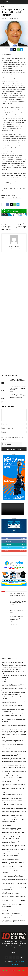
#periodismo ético (17, 197)
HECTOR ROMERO (5, 719)
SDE (2, 6)
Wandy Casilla (4, 862)
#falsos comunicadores (7, 197)
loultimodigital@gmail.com (17, 961)
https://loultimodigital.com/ (14, 248)
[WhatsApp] (18, 49)
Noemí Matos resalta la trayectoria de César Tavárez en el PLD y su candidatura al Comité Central (12, 715)
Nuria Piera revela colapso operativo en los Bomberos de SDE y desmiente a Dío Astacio (18, 396)
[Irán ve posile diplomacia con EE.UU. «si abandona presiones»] (5, 595)
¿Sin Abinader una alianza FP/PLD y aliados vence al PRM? (21, 226)
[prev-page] (2, 402)
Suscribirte (22, 550)
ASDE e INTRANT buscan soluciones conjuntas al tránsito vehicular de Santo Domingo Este (18, 381)
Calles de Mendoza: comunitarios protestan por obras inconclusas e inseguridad (13, 671)
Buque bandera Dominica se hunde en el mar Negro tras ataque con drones (16, 618)
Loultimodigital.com (7, 970)
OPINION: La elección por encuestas (17, 751)
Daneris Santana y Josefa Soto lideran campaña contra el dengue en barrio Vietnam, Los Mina (12, 767)
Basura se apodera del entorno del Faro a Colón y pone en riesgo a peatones (18, 388)
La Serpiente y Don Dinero (11, 748)
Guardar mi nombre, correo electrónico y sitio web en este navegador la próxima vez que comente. (13, 437)
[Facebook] (11, 49)
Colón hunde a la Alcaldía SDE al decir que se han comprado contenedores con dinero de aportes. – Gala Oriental (14, 731)
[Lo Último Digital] (2, 19)
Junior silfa (4, 688)
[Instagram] (10, 957)
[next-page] (5, 402)
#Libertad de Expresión (10, 195)
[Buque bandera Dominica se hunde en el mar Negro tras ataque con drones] (5, 618)
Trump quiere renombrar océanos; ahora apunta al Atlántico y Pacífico (18, 603)
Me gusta (23, 538)
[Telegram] (21, 49)
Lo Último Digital (9, 18)
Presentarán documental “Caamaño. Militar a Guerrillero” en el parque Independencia (12, 794)
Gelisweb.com (21, 970)
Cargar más (13, 624)
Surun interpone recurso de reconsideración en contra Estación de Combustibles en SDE (13, 725)
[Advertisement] (14, 313)
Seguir (23, 541)
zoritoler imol (4, 784)
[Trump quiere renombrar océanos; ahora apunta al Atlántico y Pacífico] (5, 603)
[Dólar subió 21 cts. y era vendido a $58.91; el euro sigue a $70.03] (5, 611)
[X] (14, 49)
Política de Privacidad (14, 972)
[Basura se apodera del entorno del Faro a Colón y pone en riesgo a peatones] (5, 388)
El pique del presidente (15, 913)
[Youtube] (21, 957)
